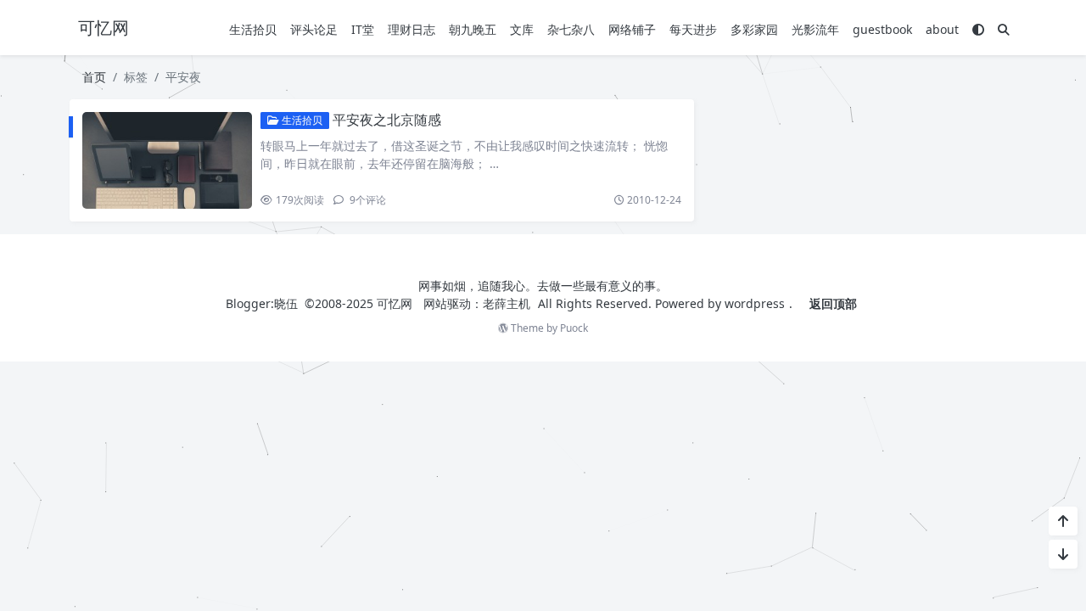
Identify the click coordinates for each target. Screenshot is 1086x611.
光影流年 (815, 29)
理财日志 (411, 29)
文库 (522, 29)
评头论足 (314, 29)
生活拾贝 (253, 29)
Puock (574, 328)
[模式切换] (978, 29)
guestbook (882, 29)
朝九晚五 (472, 29)
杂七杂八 (571, 29)
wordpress (755, 303)
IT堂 (362, 29)
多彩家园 (754, 29)
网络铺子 (632, 29)
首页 (94, 77)
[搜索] (1003, 29)
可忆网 (394, 303)
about (942, 29)
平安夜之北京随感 (387, 119)
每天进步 (693, 29)
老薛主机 (506, 303)
